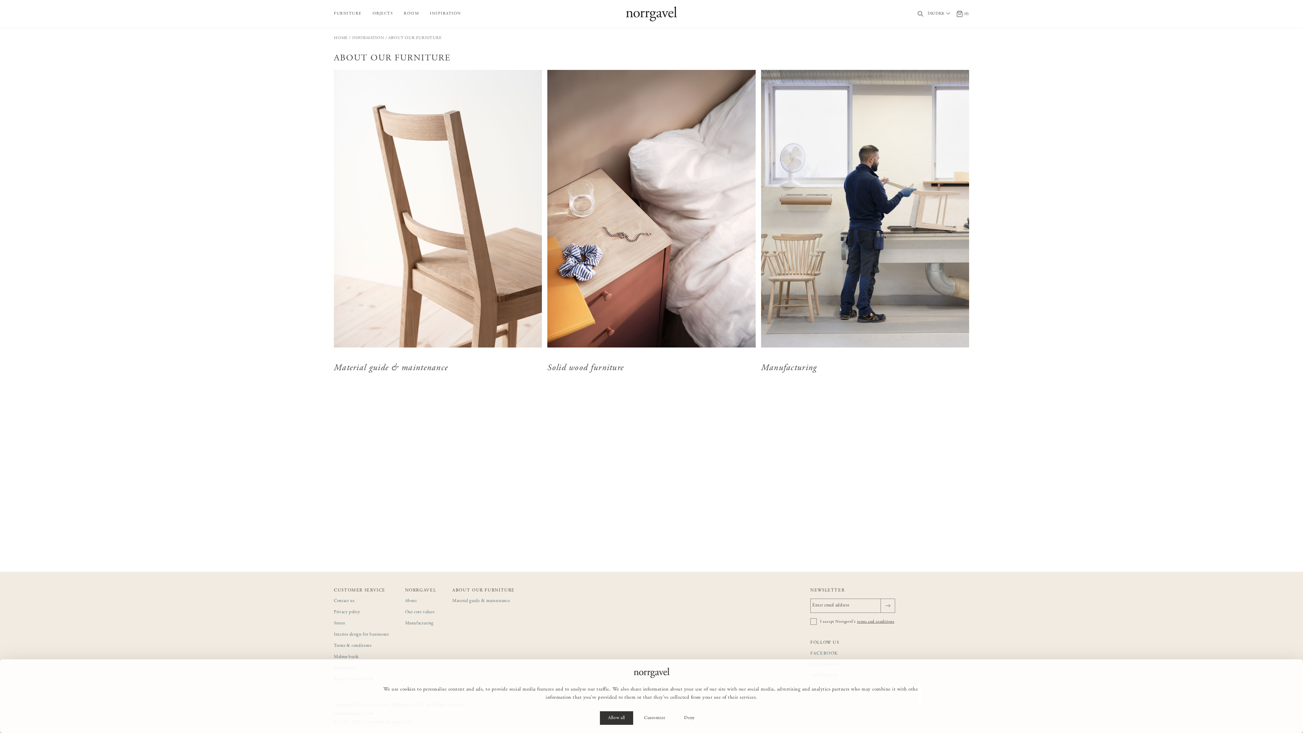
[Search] (920, 14)
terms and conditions (875, 622)
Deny (689, 718)
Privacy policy (347, 612)
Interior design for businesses (361, 635)
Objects (383, 14)
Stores (339, 623)
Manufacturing (419, 623)
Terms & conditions (353, 646)
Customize (654, 718)
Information (368, 38)
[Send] (888, 606)
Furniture (348, 14)
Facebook (824, 654)
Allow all (616, 718)
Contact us (344, 601)
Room (411, 14)
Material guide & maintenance (481, 601)
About (411, 601)
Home (341, 38)
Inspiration (445, 14)
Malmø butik (346, 657)
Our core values (420, 612)
